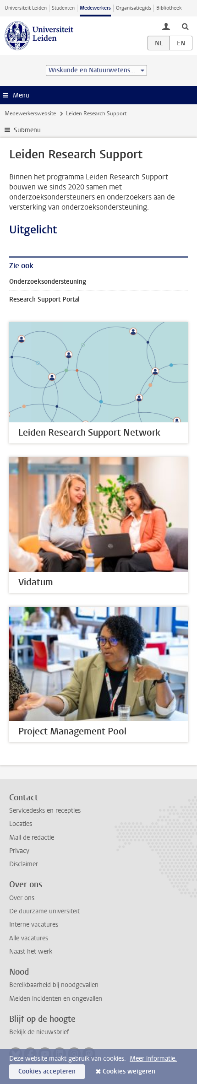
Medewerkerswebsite (30, 113)
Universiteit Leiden (26, 8)
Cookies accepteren (47, 1071)
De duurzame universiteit (44, 911)
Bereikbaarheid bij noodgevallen (53, 985)
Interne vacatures (33, 924)
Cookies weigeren (129, 1071)
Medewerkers (95, 8)
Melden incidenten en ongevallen (55, 998)
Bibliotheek (169, 8)
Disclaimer (23, 864)
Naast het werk (30, 951)
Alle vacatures (28, 938)
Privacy (19, 851)
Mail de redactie (31, 837)
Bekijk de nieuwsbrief (39, 1032)
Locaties (20, 824)
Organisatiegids (133, 8)
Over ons (21, 898)
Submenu (27, 130)
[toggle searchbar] (185, 26)
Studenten (63, 8)
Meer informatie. (153, 1058)
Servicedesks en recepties (45, 810)
